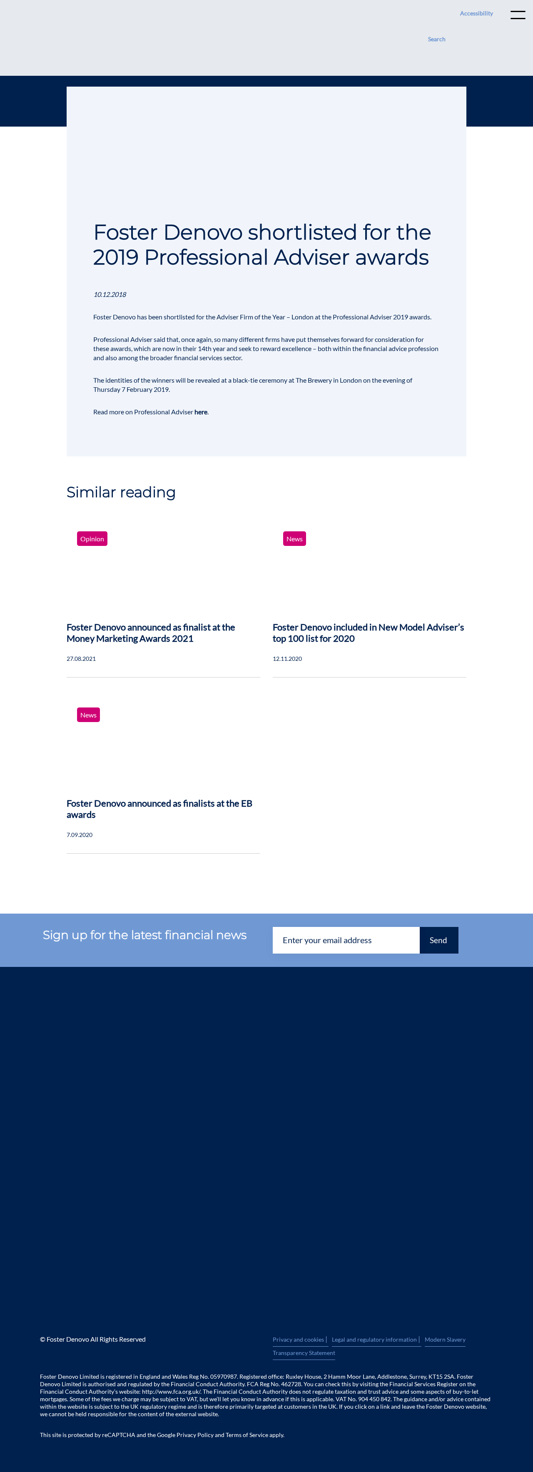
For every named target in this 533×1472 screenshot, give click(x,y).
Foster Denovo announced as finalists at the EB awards (159, 808)
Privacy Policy (195, 1434)
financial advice (385, 348)
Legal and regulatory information (376, 1339)
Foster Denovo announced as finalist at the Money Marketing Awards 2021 (151, 632)
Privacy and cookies (301, 1339)
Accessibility (476, 13)
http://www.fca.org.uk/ (171, 1391)
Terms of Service (247, 1434)
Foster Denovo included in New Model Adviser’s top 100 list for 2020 (368, 632)
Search (437, 38)
